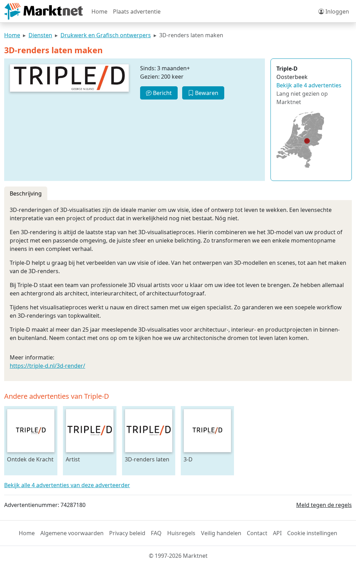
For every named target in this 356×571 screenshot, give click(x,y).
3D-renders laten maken (147, 459)
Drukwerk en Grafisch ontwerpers (105, 35)
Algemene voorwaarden (72, 533)
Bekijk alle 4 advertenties (308, 85)
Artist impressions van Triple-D (87, 459)
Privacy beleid (127, 533)
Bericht (162, 93)
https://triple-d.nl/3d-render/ (47, 366)
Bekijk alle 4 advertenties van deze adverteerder (67, 485)
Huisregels (181, 533)
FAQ (156, 533)
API (277, 533)
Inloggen (336, 11)
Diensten (40, 35)
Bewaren (206, 93)
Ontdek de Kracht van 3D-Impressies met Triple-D (30, 459)
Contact (257, 533)
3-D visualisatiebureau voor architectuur (207, 459)
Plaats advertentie (137, 11)
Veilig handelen (221, 533)
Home (99, 11)
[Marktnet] (43, 11)
